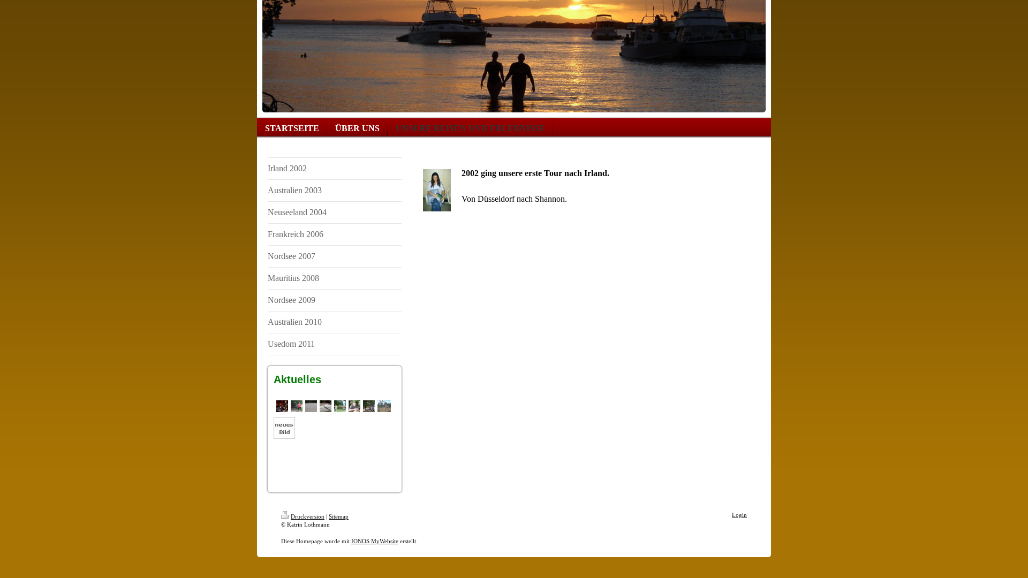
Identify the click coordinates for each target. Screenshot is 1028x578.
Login (739, 515)
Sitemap (339, 516)
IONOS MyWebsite (374, 541)
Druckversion (307, 516)
